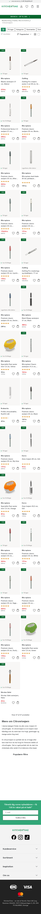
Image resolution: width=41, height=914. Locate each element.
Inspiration (8, 866)
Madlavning (6, 20)
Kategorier (20, 29)
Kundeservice (9, 849)
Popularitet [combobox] (24, 34)
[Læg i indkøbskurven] (17, 91)
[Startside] (10, 6)
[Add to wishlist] (13, 91)
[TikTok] (27, 837)
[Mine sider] (21, 6)
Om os (6, 875)
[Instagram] (20, 837)
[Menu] (38, 6)
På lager (11, 29)
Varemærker (30, 29)
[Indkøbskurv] (32, 6)
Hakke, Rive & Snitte (21, 20)
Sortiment (8, 857)
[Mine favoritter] (27, 6)
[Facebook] (14, 837)
